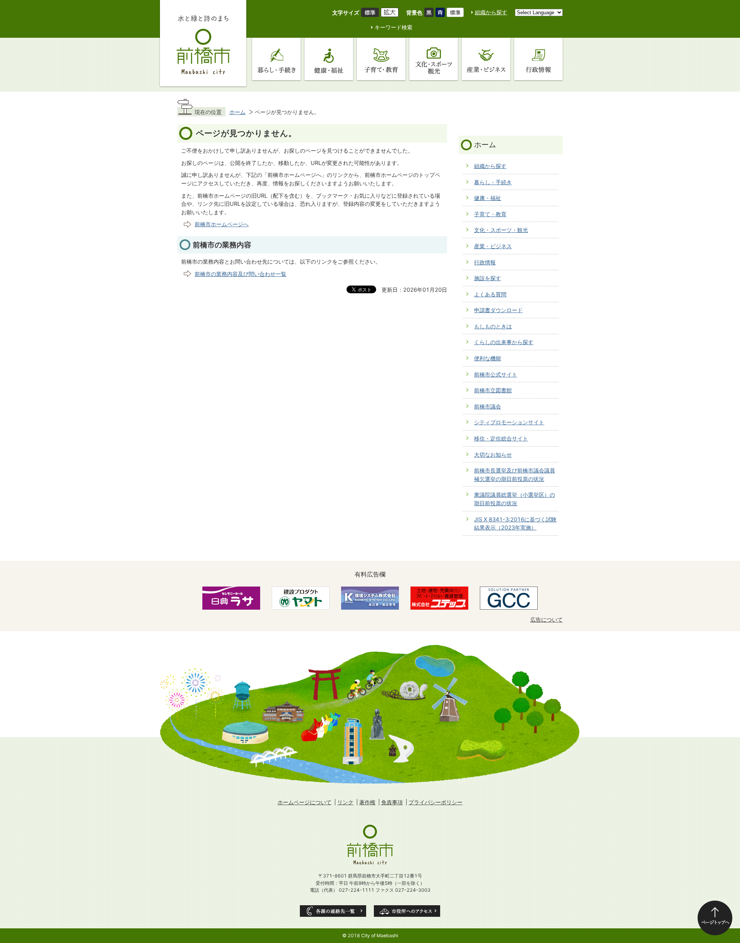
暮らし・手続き (493, 182)
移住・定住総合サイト (501, 438)
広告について (546, 619)
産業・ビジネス (493, 246)
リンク (345, 802)
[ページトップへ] (715, 918)
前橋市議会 (487, 406)
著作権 (367, 802)
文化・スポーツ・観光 (501, 230)
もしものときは (493, 326)
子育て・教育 (490, 214)
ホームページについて (304, 802)
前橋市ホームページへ (222, 224)
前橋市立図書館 (493, 390)
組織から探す (491, 12)
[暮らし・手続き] (276, 59)
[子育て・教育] (381, 59)
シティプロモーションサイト (509, 422)
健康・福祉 (487, 198)
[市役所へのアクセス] (407, 911)
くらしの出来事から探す (503, 342)
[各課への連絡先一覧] (333, 911)
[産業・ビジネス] (486, 59)
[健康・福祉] (328, 59)
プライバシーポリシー (435, 802)
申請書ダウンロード (498, 310)
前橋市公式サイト (495, 374)
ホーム (237, 112)
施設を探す (487, 278)
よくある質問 (490, 294)
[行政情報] (538, 59)
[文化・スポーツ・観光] (433, 59)
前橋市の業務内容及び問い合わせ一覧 (240, 274)
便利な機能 (487, 358)
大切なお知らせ (493, 454)
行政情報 (485, 262)
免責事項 (392, 802)
